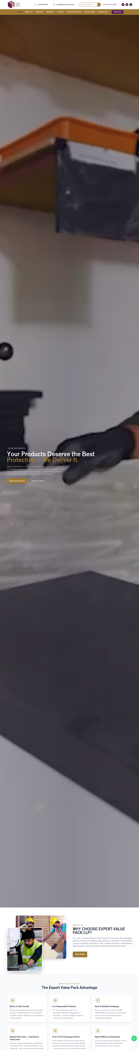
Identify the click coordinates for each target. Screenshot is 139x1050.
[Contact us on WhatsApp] (134, 1038)
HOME (19, 12)
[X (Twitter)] (123, 4)
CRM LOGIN (117, 12)
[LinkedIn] (130, 4)
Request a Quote (38, 481)
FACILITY (60, 12)
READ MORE (80, 954)
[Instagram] (126, 4)
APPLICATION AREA (74, 12)
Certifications (111, 4)
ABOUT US (29, 12)
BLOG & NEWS (90, 12)
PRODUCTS (50, 12)
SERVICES (39, 12)
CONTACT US (103, 12)
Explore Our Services (17, 481)
